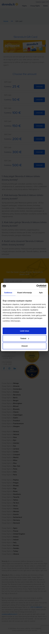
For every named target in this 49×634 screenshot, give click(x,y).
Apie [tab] (41, 292)
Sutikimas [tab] (8, 292)
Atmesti (24, 346)
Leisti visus (24, 331)
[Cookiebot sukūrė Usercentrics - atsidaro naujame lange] (36, 286)
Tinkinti (23, 338)
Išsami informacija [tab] (24, 292)
